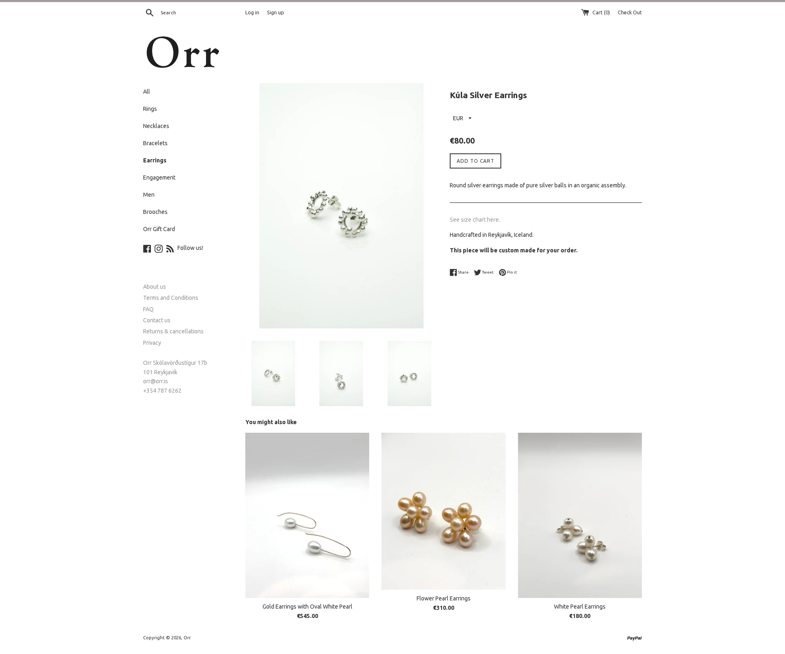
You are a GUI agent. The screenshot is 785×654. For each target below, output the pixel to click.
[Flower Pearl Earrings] (443, 511)
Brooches (155, 212)
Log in (252, 12)
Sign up (275, 12)
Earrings (154, 160)
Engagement (159, 177)
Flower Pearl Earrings (444, 598)
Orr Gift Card (159, 229)
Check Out (630, 12)
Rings (150, 109)
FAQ (148, 309)
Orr (187, 637)
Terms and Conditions (170, 297)
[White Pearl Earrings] (580, 515)
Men (149, 194)
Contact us (156, 320)
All (146, 91)
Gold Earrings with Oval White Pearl (307, 606)
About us (154, 286)
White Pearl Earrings (580, 606)
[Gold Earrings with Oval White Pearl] (307, 515)
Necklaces (156, 126)
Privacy (152, 342)
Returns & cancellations (173, 331)
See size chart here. (475, 219)
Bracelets (155, 143)
